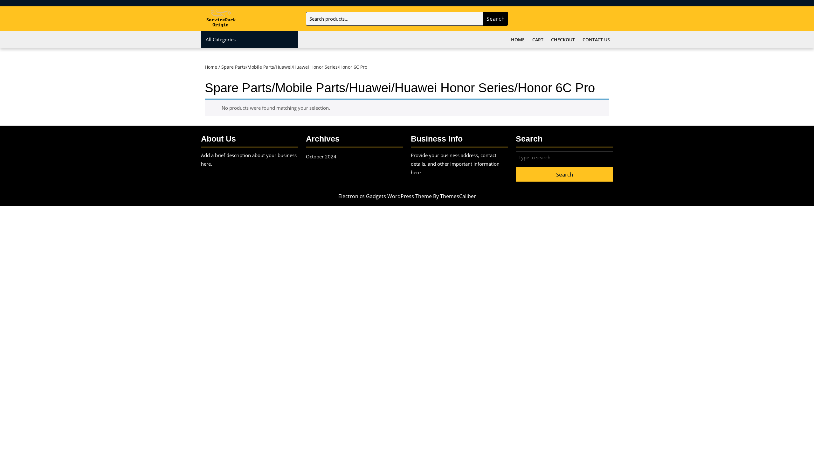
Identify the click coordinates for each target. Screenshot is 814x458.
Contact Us (596, 40)
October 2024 (321, 156)
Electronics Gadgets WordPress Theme (385, 196)
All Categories (221, 39)
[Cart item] (608, 19)
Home (518, 40)
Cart (537, 40)
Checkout (563, 40)
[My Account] (591, 19)
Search (495, 18)
